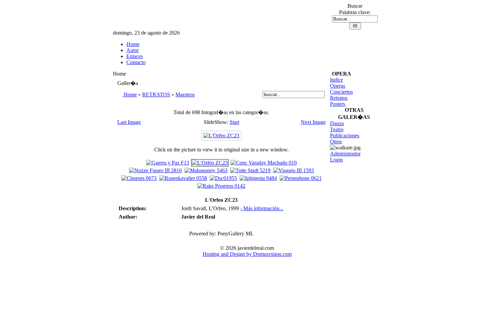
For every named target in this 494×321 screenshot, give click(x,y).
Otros (336, 141)
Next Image (313, 122)
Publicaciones (344, 135)
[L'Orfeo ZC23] (221, 135)
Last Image (129, 122)
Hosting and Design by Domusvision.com (247, 254)
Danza (337, 123)
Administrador (345, 153)
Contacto (136, 62)
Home (132, 44)
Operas (337, 86)
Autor (132, 50)
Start (234, 122)
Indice (336, 80)
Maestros (185, 94)
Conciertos (341, 92)
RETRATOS (156, 94)
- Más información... (261, 208)
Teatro (336, 129)
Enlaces (134, 56)
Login (336, 160)
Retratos (338, 98)
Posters (337, 104)
